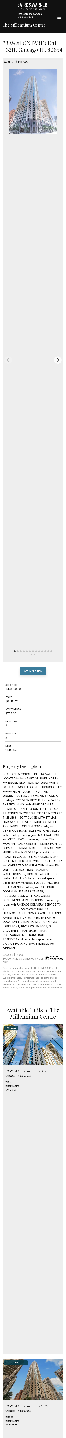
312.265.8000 (25, 16)
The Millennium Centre (24, 25)
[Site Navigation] (59, 18)
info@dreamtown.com (30, 13)
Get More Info (33, 671)
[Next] (58, 360)
